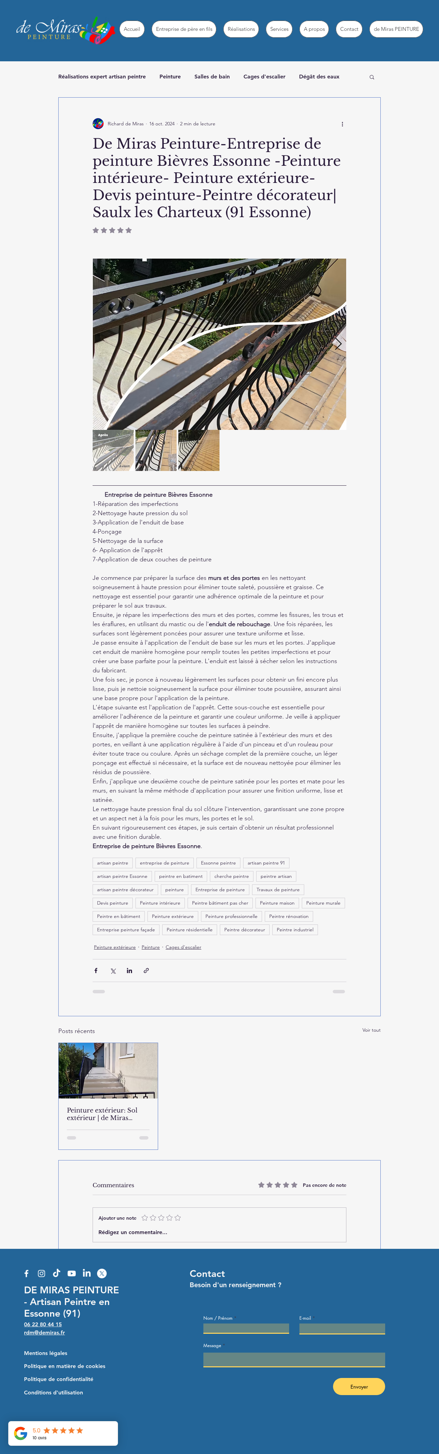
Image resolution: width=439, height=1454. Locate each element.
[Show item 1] (113, 450)
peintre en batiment (181, 876)
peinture (174, 889)
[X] (102, 1273)
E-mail (305, 1318)
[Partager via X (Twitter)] (112, 970)
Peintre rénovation (289, 916)
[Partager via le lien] (146, 970)
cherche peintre (231, 876)
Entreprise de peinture (220, 889)
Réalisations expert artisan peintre (102, 76)
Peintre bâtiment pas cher (220, 903)
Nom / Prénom (218, 1318)
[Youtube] (71, 1273)
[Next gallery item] (338, 344)
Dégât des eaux (319, 76)
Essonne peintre (218, 863)
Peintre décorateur (244, 930)
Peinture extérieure (173, 916)
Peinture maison (277, 903)
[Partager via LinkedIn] (129, 970)
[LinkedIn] (87, 1273)
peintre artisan (276, 876)
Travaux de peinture (278, 889)
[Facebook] (26, 1273)
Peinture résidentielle (190, 930)
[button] (372, 76)
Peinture (170, 76)
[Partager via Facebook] (96, 970)
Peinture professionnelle (231, 916)
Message (212, 1345)
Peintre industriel (295, 930)
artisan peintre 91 (266, 863)
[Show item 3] (199, 450)
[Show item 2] (156, 450)
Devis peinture (112, 903)
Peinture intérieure (160, 903)
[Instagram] (41, 1273)
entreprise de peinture (164, 863)
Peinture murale (323, 903)
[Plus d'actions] (342, 124)
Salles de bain (212, 76)
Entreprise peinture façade (126, 930)
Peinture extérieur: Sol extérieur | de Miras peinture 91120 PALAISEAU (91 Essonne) (106, 1114)
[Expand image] (219, 344)
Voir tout (372, 1030)
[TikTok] (56, 1273)
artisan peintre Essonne (122, 876)
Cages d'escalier (264, 76)
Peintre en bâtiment (118, 916)
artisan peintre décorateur (125, 889)
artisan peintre (112, 863)
